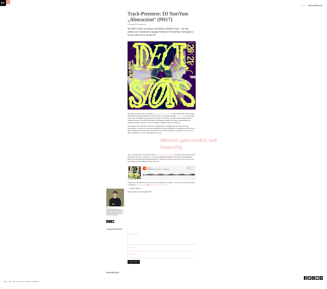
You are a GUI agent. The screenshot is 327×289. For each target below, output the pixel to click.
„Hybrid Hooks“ (141, 185)
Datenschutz (35, 281)
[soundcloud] (321, 278)
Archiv (22, 281)
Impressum (28, 281)
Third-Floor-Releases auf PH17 (163, 113)
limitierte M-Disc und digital (164, 155)
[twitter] (309, 278)
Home (5, 281)
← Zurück (303, 5)
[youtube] (317, 278)
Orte (14, 281)
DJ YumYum (180, 116)
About (10, 281)
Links (18, 281)
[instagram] (313, 278)
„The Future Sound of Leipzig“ (159, 185)
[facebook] (305, 278)
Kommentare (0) (142, 24)
